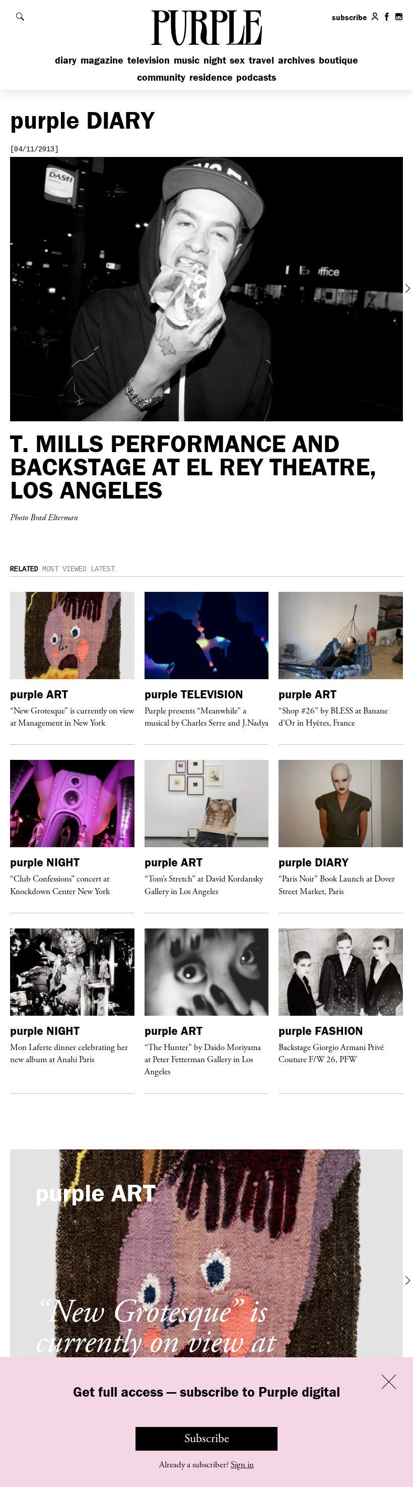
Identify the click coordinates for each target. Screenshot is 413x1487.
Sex (237, 59)
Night (214, 59)
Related (24, 569)
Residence (211, 77)
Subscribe (206, 1438)
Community (161, 77)
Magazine (102, 59)
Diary (66, 59)
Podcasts (256, 77)
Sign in (242, 1464)
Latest (103, 569)
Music (186, 59)
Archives (296, 59)
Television (148, 59)
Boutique (338, 59)
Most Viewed (64, 569)
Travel (261, 59)
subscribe (349, 17)
